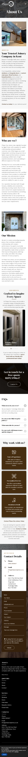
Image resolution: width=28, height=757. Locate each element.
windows (4, 73)
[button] (26, 4)
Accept (4, 754)
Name (5, 595)
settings (16, 751)
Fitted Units (5, 707)
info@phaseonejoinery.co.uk (10, 722)
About (3, 685)
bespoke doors (15, 73)
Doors (3, 700)
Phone (5, 608)
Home (3, 683)
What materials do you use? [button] (11, 425)
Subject (6, 614)
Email (5, 601)
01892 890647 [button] (12, 378)
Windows (4, 697)
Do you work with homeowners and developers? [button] (12, 431)
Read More (5, 674)
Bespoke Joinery (6, 705)
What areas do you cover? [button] (10, 406)
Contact (4, 688)
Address (6, 620)
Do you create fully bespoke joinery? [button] (11, 419)
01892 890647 (12, 563)
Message (6, 627)
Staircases (5, 702)
